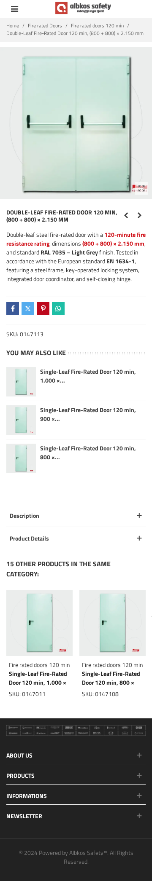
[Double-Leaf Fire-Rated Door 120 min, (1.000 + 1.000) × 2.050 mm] (139, 215)
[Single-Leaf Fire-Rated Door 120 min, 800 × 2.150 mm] (112, 623)
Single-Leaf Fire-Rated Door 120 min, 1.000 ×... (88, 376)
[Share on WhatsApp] (58, 308)
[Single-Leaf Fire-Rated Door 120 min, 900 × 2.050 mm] (21, 420)
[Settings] (14, 8)
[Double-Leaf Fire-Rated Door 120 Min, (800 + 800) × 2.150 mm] (141, 188)
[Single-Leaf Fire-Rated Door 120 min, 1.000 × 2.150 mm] (39, 623)
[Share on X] (28, 308)
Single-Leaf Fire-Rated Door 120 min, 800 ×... (88, 452)
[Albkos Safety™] (84, 8)
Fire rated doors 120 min (39, 664)
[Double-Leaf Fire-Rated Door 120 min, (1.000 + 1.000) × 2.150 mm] (125, 215)
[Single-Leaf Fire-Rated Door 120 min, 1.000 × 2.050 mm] (21, 381)
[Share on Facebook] (12, 308)
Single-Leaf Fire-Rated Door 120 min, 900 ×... (88, 414)
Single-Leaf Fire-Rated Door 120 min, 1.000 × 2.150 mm (38, 682)
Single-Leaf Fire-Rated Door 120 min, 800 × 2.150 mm (111, 682)
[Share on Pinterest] (43, 308)
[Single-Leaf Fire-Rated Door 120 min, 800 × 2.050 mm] (21, 458)
